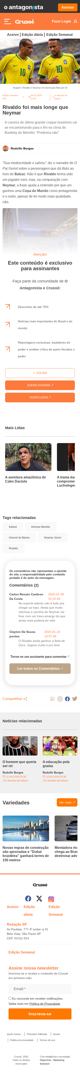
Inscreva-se (40, 1014)
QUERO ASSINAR (39, 385)
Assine (56, 1034)
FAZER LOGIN (39, 397)
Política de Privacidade (44, 1003)
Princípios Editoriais (37, 1034)
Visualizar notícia (18, 445)
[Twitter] (39, 899)
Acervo (13, 34)
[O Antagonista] (23, 7)
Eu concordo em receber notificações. (37, 998)
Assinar (67, 7)
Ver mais (65, 802)
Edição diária (32, 34)
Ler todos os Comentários (38, 668)
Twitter (74, 698)
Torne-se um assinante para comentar (38, 656)
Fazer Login (61, 21)
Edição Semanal (59, 34)
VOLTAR (41, 373)
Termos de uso (47, 1040)
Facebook (67, 698)
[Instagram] (51, 899)
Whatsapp (52, 698)
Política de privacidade (21, 1040)
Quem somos (14, 1034)
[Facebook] (28, 899)
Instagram (60, 698)
